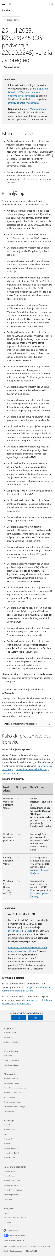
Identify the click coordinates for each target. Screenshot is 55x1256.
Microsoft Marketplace (12, 1185)
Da (18, 1017)
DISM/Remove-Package (20, 930)
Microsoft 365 (8, 1037)
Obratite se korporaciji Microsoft (15, 1246)
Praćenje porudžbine (11, 1065)
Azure (6, 1134)
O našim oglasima (16, 1251)
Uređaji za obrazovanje (12, 1083)
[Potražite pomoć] (10, 3)
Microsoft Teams (9, 1158)
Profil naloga (8, 1055)
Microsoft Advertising (11, 1148)
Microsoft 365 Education (12, 1092)
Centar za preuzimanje (12, 1060)
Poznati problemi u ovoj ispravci (20, 723)
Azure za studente (10, 1111)
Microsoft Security (10, 1129)
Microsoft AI (8, 1125)
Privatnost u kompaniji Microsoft (15, 1217)
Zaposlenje (7, 1213)
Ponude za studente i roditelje (14, 1106)
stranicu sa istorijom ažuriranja (23, 102)
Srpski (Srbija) (13, 1230)
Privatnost (32, 1246)
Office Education (9, 1097)
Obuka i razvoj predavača (12, 1102)
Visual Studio (8, 1199)
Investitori (7, 1222)
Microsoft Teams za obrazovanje (15, 1088)
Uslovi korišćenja (44, 1246)
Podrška (6, 10)
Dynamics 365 (8, 1139)
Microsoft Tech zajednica (12, 1180)
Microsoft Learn (9, 1176)
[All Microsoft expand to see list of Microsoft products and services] (3, 3)
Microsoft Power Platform (13, 1190)
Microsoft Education (11, 1078)
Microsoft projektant (11, 1171)
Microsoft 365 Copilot (11, 1153)
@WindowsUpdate (36, 108)
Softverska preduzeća (11, 1195)
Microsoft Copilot (10, 1033)
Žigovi (6, 1251)
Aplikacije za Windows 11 (13, 1042)
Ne (35, 1017)
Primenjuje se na (11, 66)
